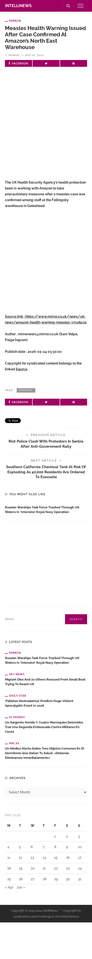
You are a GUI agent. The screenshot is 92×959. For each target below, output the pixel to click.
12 (20, 858)
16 (67, 858)
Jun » (20, 887)
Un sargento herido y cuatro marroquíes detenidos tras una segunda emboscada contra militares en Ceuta (44, 727)
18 (9, 868)
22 (56, 868)
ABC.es (14, 743)
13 (32, 858)
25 (9, 879)
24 (80, 868)
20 (33, 868)
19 (20, 868)
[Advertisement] (46, 130)
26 (21, 879)
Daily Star (17, 695)
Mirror (15, 20)
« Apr (9, 887)
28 (44, 879)
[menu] (80, 6)
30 (68, 879)
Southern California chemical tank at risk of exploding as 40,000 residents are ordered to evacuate (46, 472)
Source (21, 369)
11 (8, 858)
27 (32, 879)
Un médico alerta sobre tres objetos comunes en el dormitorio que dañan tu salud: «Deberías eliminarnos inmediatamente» (44, 753)
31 (79, 879)
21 (44, 868)
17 (79, 858)
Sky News (17, 674)
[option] (46, 508)
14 (44, 858)
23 (67, 868)
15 (56, 858)
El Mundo (17, 717)
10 (80, 847)
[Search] (68, 6)
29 (56, 879)
